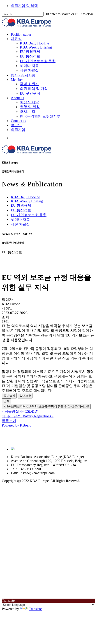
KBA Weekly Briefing (27, 201)
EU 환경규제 (21, 205)
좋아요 (9, 395)
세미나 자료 (20, 219)
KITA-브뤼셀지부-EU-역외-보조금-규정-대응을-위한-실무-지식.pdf (46, 406)
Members (42, 542)
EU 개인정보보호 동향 (28, 215)
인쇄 (6, 401)
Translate (35, 609)
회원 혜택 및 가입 (59, 551)
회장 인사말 (54, 565)
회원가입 (43, 592)
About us (42, 560)
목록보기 (9, 421)
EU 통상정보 (21, 210)
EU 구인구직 (55, 556)
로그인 (41, 588)
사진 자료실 (20, 224)
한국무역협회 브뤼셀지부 (65, 579)
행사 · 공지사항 (48, 538)
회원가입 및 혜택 (24, 6)
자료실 (41, 501)
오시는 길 (52, 574)
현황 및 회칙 (55, 569)
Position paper (46, 497)
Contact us (43, 583)
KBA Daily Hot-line (25, 197)
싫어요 (25, 395)
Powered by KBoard (16, 425)
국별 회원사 (54, 547)
